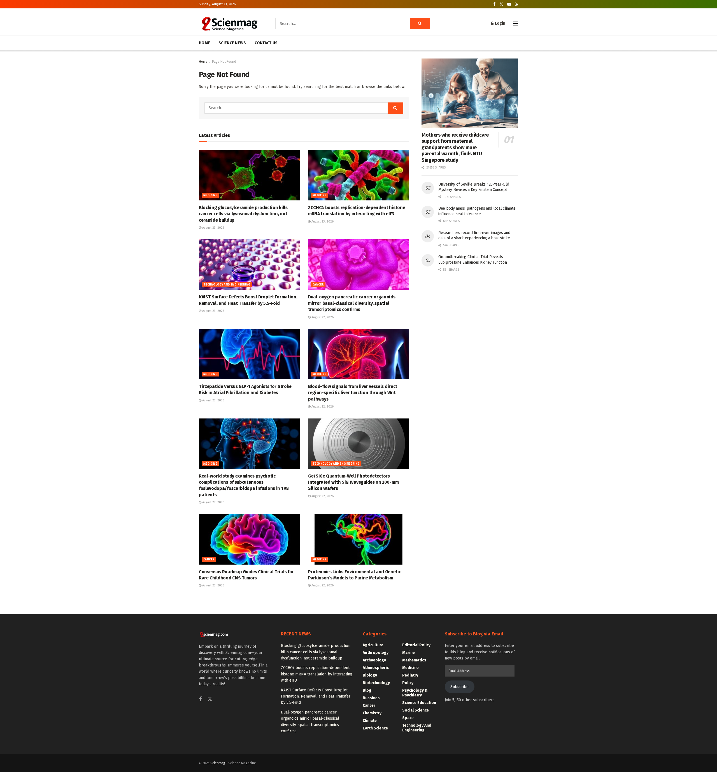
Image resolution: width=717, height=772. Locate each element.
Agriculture (373, 645)
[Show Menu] (515, 23)
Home (203, 62)
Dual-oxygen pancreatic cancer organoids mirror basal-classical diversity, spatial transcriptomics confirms (351, 303)
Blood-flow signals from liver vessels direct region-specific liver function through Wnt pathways (352, 393)
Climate (370, 720)
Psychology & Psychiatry (415, 693)
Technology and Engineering (226, 284)
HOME (204, 43)
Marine (408, 652)
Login (499, 23)
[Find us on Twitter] (501, 4)
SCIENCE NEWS (232, 43)
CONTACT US (266, 43)
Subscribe (459, 686)
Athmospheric (376, 667)
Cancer (318, 284)
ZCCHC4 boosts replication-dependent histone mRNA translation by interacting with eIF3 (316, 674)
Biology (370, 675)
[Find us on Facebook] (494, 4)
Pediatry (410, 675)
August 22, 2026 (322, 317)
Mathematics (414, 660)
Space (408, 717)
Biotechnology (376, 682)
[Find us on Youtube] (509, 4)
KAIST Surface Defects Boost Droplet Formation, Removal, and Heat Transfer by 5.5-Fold (315, 696)
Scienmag (217, 763)
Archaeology (374, 660)
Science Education (419, 702)
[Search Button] (420, 23)
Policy (407, 682)
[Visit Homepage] (229, 23)
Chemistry (372, 713)
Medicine (210, 195)
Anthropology (375, 652)
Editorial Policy (416, 645)
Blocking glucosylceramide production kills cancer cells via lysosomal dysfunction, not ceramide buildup (243, 214)
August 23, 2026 (212, 228)
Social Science (415, 710)
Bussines (371, 698)
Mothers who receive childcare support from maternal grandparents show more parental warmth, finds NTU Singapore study (455, 147)
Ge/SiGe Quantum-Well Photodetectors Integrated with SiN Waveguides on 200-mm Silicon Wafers (353, 482)
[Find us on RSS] (516, 4)
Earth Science (375, 728)
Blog (367, 690)
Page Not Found (224, 62)
